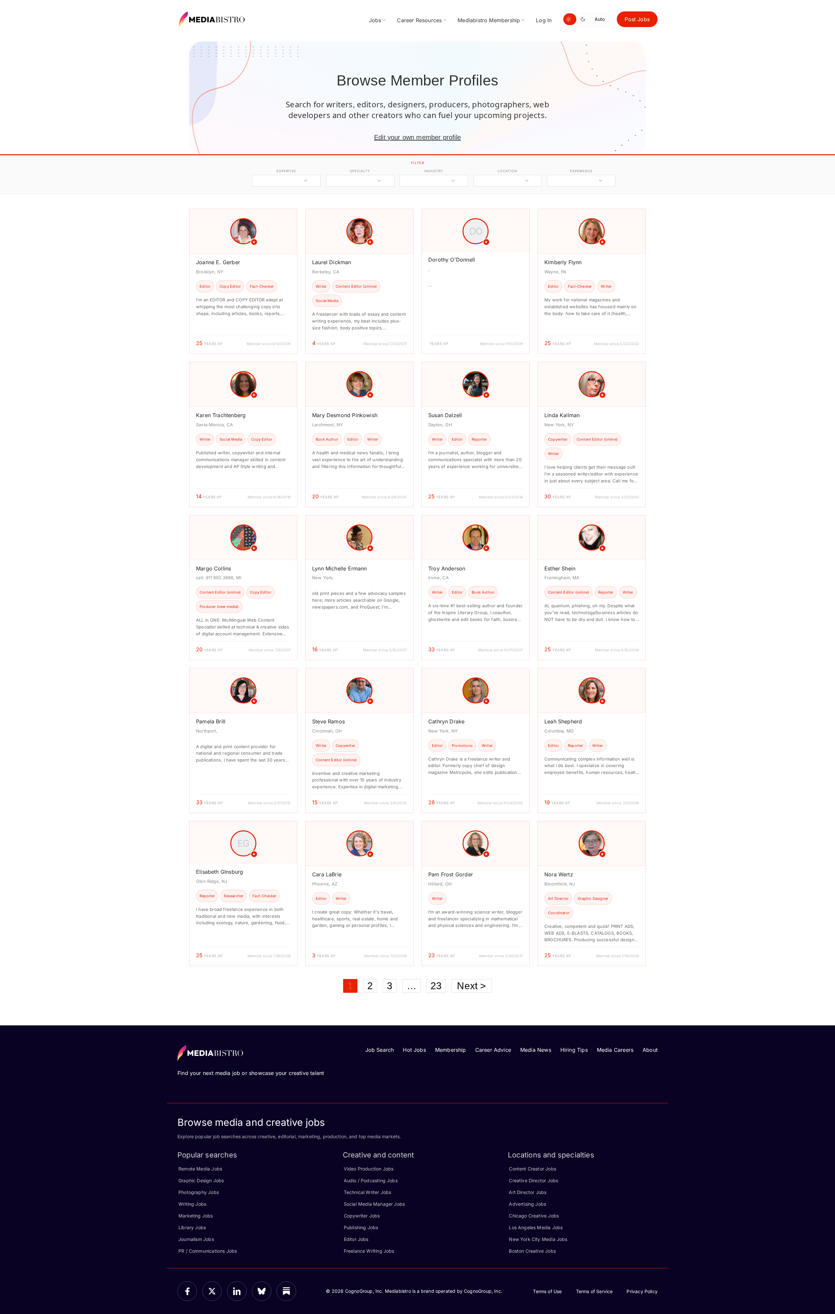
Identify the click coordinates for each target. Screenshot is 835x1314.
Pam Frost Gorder (450, 874)
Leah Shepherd (563, 721)
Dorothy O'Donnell (451, 259)
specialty (360, 171)
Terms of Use (547, 1291)
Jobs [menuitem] (375, 20)
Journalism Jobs (196, 1239)
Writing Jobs (192, 1204)
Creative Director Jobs (533, 1180)
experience (581, 171)
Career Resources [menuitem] (419, 20)
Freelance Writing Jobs (369, 1251)
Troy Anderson (446, 568)
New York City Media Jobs (538, 1239)
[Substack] (286, 1291)
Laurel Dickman (331, 262)
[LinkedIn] (237, 1291)
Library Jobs (192, 1227)
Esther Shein (559, 568)
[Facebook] (187, 1291)
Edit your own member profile (417, 137)
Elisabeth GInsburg (219, 871)
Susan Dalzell (445, 415)
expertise (286, 171)
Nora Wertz (558, 874)
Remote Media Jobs (200, 1168)
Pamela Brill (210, 721)
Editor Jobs (356, 1239)
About (650, 1050)
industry (433, 171)
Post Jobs (637, 19)
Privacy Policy (642, 1291)
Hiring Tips (574, 1050)
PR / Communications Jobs (207, 1251)
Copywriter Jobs (362, 1215)
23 (436, 985)
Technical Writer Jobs (367, 1192)
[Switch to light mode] (569, 19)
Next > (471, 985)
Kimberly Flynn (563, 262)
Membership (450, 1050)
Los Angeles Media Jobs (536, 1227)
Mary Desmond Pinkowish (344, 415)
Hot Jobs (414, 1050)
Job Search (379, 1050)
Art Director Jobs (527, 1192)
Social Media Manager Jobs (374, 1204)
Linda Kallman (562, 415)
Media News (535, 1050)
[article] (243, 281)
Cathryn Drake (446, 721)
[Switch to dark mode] (584, 19)
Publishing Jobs (361, 1227)
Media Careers (615, 1050)
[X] (212, 1291)
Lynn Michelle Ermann (339, 568)
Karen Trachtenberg (221, 415)
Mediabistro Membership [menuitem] (489, 20)
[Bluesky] (261, 1291)
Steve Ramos (328, 721)
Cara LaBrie (327, 874)
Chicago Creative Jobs (534, 1215)
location (507, 171)
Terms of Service (594, 1291)
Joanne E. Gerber (218, 262)
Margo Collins (213, 568)
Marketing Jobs (195, 1215)
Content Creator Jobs (532, 1168)
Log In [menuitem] (544, 20)
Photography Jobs (198, 1192)
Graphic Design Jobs (201, 1180)
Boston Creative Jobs (532, 1251)
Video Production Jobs (369, 1168)
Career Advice (493, 1050)
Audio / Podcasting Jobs (371, 1180)
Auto (600, 19)
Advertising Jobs (527, 1204)
